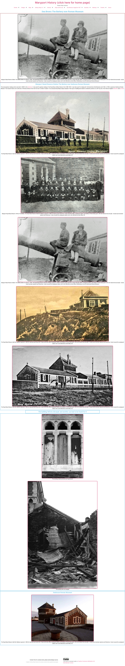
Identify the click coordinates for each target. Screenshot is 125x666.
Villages (23, 7)
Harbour (49, 7)
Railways (94, 7)
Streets (15, 7)
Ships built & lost (59, 7)
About (109, 7)
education (115, 88)
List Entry (122, 88)
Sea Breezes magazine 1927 (74, 7)
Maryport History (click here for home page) (62, 2)
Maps (30, 7)
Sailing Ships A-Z (39, 7)
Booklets (86, 7)
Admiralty (30, 87)
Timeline (102, 7)
